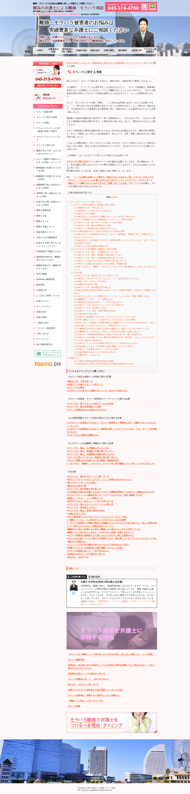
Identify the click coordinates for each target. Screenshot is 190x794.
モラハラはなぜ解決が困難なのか (83, 435)
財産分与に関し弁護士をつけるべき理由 (48, 203)
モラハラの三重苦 (76, 387)
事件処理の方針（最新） (67, 50)
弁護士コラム (42, 301)
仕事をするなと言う (77, 514)
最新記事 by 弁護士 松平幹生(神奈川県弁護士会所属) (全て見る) (104, 364)
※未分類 (76, 272)
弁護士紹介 (95, 50)
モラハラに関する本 (78, 161)
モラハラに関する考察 (46, 117)
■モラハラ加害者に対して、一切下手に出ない (97, 349)
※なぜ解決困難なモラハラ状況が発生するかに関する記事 (97, 231)
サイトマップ (42, 339)
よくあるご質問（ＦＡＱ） (48, 295)
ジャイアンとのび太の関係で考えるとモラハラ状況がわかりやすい (99, 545)
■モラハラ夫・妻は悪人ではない (91, 308)
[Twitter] (73, 593)
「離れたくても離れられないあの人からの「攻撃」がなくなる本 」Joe (100, 183)
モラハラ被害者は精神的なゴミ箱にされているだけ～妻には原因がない (101, 535)
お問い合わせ (42, 333)
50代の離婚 (41, 274)
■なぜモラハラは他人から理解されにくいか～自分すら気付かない (106, 216)
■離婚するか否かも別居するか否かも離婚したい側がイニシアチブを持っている (113, 328)
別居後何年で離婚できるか (48, 251)
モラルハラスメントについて (48, 138)
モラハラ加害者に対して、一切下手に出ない (88, 551)
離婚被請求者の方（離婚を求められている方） (48, 258)
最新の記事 (95, 577)
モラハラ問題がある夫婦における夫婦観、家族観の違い (94, 460)
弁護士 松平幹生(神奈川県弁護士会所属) (93, 361)
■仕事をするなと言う (87, 314)
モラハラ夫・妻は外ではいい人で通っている (88, 476)
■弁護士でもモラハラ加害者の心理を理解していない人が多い (103, 346)
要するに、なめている (78, 557)
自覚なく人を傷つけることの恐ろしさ (85, 384)
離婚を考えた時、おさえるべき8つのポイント (48, 152)
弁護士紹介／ (104, 601)
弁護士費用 (109, 50)
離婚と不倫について (45, 226)
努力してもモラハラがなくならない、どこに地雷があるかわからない (100, 479)
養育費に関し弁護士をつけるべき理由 (48, 194)
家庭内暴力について (45, 232)
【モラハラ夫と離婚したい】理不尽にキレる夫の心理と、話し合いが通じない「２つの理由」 (111, 654)
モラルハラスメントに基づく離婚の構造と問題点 (48, 129)
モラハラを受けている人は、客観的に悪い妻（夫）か (92, 457)
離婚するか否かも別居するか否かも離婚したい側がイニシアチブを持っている (105, 529)
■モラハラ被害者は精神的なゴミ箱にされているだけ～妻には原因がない (109, 334)
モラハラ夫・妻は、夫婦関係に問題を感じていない (91, 454)
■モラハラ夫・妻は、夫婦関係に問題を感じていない (99, 258)
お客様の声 (136, 50)
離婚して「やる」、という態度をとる (85, 498)
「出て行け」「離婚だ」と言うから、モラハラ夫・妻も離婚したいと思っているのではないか (111, 463)
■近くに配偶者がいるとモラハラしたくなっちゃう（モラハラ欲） (105, 317)
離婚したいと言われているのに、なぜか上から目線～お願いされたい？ (101, 532)
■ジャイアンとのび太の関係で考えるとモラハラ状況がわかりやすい (107, 343)
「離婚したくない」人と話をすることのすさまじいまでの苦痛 (97, 520)
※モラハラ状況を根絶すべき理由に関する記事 (93, 205)
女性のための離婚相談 (46, 237)
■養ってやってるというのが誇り (90, 281)
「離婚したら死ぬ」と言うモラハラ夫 (85, 701)
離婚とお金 (41, 216)
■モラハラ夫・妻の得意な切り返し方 (92, 287)
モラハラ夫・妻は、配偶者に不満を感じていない (90, 451)
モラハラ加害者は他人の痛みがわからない (87, 410)
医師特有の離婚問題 (45, 279)
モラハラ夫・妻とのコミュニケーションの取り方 (90, 504)
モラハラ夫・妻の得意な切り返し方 (84, 489)
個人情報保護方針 (44, 344)
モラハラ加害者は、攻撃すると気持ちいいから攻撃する (94, 695)
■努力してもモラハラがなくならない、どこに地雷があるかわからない (107, 278)
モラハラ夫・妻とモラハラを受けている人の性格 (90, 403)
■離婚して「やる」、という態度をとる (93, 299)
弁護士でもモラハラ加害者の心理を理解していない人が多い (96, 548)
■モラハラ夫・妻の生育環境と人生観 (93, 225)
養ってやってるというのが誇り (82, 483)
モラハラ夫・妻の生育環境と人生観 (84, 407)
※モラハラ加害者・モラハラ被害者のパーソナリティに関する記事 (101, 219)
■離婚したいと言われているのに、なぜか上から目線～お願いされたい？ (108, 331)
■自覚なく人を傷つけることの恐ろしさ (93, 211)
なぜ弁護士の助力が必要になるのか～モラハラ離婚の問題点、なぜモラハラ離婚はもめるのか (111, 492)
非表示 (114, 197)
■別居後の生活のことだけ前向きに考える (95, 352)
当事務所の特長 (53, 50)
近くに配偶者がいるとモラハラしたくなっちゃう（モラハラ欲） (98, 517)
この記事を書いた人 (77, 577)
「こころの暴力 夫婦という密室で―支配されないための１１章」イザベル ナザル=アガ (113, 177)
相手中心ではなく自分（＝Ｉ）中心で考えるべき (90, 501)
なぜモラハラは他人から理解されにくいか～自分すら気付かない (98, 391)
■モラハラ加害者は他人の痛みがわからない (95, 228)
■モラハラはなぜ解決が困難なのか (92, 246)
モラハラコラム (43, 306)
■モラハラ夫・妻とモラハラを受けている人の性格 (98, 222)
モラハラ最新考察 (76, 660)
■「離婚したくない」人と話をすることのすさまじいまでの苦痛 (104, 320)
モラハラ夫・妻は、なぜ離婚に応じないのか (88, 448)
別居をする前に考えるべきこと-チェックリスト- (48, 244)
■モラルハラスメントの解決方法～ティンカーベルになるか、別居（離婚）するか (112, 296)
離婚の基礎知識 (43, 210)
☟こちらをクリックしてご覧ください (85, 202)
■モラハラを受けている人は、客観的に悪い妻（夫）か (100, 261)
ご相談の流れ (81, 50)
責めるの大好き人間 (77, 486)
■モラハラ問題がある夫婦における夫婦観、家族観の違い (101, 264)
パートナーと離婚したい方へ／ (125, 601)
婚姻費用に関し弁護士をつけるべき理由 (48, 186)
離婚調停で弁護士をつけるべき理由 (48, 177)
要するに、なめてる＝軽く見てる (83, 684)
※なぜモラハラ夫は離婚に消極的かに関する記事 (94, 249)
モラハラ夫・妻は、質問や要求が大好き (86, 510)
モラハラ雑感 (74, 706)
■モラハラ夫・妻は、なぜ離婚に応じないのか (96, 252)
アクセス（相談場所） (150, 50)
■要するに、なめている (87, 355)
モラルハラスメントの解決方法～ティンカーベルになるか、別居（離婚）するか (105, 495)
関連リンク (73, 358)
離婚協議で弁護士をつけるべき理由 (48, 169)
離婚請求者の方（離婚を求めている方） (48, 267)
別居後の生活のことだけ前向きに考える (86, 554)
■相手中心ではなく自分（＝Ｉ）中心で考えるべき (98, 302)
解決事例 (123, 50)
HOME (40, 50)
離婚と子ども (42, 221)
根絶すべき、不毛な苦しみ (80, 381)
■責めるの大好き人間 (85, 284)
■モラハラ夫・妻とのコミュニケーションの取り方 (98, 305)
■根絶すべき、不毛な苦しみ (88, 208)
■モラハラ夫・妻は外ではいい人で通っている (96, 275)
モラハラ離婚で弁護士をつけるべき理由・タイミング (48, 160)
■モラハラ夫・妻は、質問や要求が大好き (95, 311)
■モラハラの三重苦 (85, 214)
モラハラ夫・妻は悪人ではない (82, 507)
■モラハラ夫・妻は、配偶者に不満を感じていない (99, 255)
